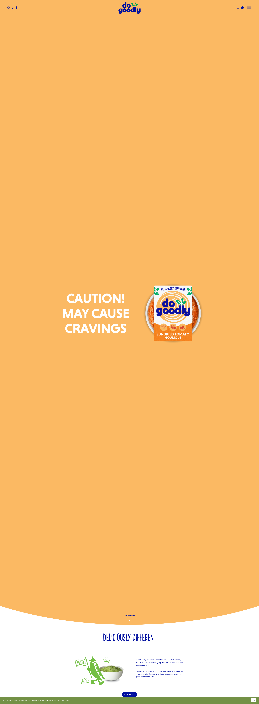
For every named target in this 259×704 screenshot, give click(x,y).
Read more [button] (65, 700)
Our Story (129, 694)
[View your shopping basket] (242, 7)
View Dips (129, 615)
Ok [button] (254, 700)
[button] (127, 620)
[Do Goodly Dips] (129, 8)
